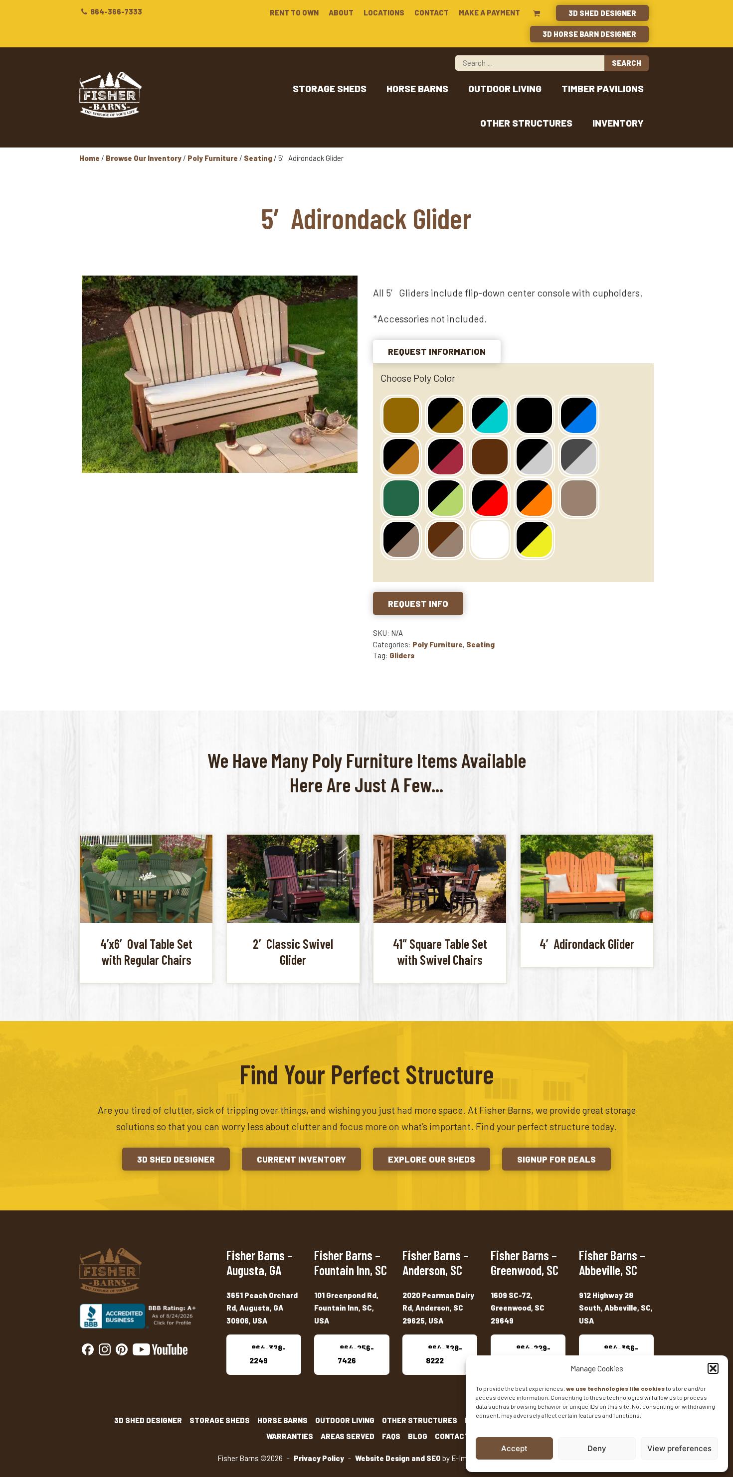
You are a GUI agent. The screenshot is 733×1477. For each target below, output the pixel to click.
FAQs (391, 1436)
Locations (384, 12)
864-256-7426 (356, 1354)
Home (89, 157)
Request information (437, 351)
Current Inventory (301, 1159)
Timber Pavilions (602, 88)
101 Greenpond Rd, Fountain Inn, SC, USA (346, 1308)
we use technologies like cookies (615, 1388)
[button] (713, 1368)
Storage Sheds (329, 88)
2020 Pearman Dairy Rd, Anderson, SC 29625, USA (438, 1308)
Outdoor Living (505, 88)
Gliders (401, 655)
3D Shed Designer (602, 12)
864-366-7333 (115, 11)
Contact (431, 12)
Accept (514, 1448)
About (341, 12)
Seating (258, 157)
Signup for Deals (556, 1159)
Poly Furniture (212, 157)
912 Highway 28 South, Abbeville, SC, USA (616, 1308)
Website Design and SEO (398, 1458)
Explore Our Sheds (431, 1159)
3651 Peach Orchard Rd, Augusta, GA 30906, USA (262, 1308)
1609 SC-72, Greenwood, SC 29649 (518, 1308)
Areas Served (347, 1436)
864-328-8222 (444, 1354)
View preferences (679, 1448)
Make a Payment (489, 12)
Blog (417, 1436)
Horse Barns (417, 88)
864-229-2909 (532, 1354)
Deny (596, 1448)
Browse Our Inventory (144, 157)
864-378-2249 (267, 1354)
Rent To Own (294, 12)
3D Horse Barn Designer (589, 33)
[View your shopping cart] (537, 12)
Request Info (418, 603)
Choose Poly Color (417, 378)
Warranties (289, 1436)
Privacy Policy (319, 1458)
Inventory (618, 123)
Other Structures (526, 123)
